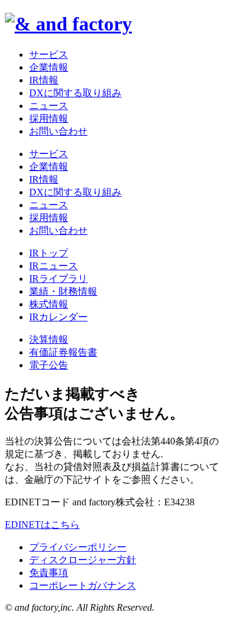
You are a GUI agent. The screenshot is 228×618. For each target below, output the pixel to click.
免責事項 (48, 572)
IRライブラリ (58, 278)
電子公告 (48, 365)
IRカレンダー (58, 317)
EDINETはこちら (42, 524)
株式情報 (48, 304)
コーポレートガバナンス (82, 585)
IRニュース (53, 266)
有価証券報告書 (63, 352)
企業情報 (48, 67)
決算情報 (48, 339)
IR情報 (43, 80)
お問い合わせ (58, 131)
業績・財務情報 (63, 291)
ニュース (48, 105)
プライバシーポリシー (77, 547)
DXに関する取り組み (75, 93)
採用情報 (48, 118)
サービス (48, 54)
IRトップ (48, 253)
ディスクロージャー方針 (82, 560)
